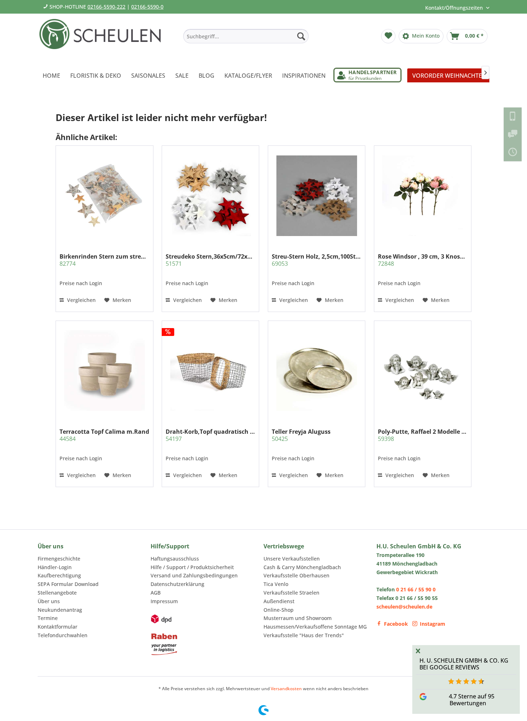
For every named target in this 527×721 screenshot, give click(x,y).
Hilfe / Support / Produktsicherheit (192, 567)
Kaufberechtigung (59, 575)
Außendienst (279, 601)
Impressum (164, 601)
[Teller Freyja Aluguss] (316, 370)
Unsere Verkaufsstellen (292, 558)
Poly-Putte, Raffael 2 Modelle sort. (422, 435)
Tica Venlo (276, 584)
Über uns (49, 601)
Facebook (396, 623)
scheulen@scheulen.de (404, 606)
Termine (48, 618)
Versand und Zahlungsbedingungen (194, 575)
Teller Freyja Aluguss (301, 435)
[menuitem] (246, 36)
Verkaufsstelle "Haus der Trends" (304, 635)
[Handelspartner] (367, 75)
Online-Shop (279, 609)
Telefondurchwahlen (62, 635)
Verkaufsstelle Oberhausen (296, 575)
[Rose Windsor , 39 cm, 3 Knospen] (422, 195)
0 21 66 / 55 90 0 (416, 589)
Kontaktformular (57, 626)
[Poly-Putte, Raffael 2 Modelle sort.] (422, 370)
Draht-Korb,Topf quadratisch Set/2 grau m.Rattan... (210, 435)
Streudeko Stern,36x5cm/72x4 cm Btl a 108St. (210, 260)
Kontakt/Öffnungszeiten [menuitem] (454, 7)
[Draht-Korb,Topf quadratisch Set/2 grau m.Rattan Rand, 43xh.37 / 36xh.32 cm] (210, 370)
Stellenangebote (57, 592)
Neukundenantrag (60, 609)
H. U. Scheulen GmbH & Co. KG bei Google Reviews (463, 664)
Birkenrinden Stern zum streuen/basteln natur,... (104, 260)
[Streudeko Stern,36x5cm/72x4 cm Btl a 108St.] (210, 195)
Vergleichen (81, 300)
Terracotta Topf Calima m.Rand (104, 435)
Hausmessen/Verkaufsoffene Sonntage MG (315, 626)
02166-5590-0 (147, 6)
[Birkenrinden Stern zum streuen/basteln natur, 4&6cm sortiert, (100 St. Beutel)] (104, 195)
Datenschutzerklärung (177, 584)
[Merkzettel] (388, 36)
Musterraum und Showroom (298, 618)
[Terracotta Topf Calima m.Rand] (104, 370)
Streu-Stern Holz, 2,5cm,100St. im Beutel (316, 260)
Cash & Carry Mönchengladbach (302, 567)
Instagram (432, 623)
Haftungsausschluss (175, 558)
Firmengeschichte (59, 558)
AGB (156, 592)
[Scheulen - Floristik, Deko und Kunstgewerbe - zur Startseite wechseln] (103, 38)
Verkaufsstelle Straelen (291, 592)
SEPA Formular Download (68, 584)
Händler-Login (55, 567)
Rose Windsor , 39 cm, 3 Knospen (422, 260)
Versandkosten (286, 689)
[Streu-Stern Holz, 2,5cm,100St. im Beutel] (316, 195)
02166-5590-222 (106, 6)
